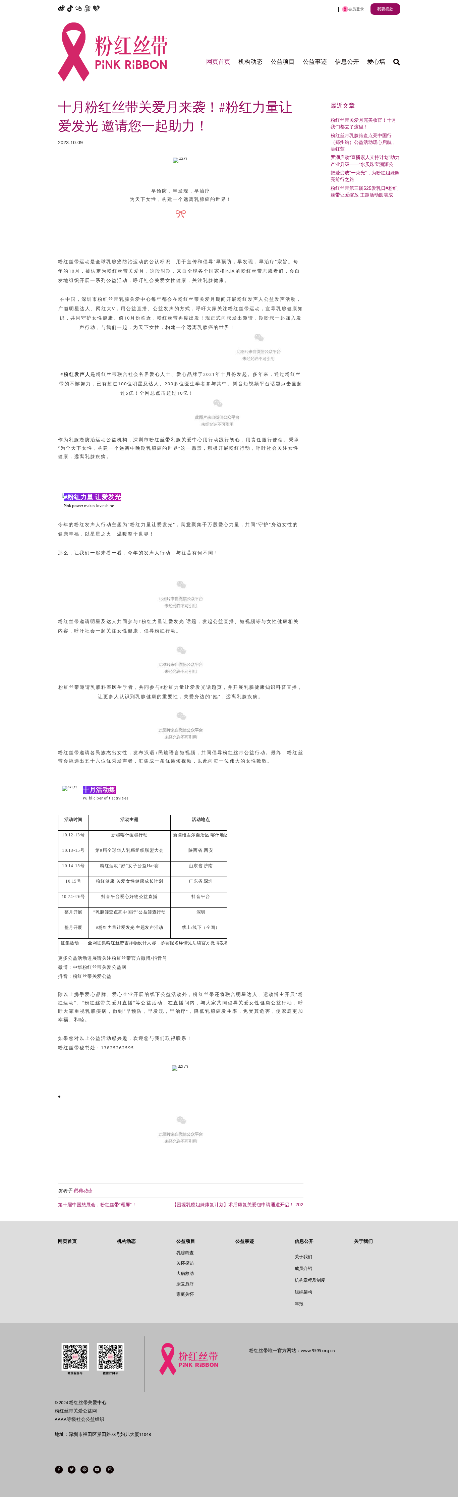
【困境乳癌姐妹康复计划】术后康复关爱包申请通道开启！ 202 (237, 1204)
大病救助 (185, 1273)
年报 (299, 1303)
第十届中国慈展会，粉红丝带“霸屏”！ (97, 1204)
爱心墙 (376, 61)
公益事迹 (315, 61)
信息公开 (347, 61)
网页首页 (218, 61)
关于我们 (303, 1256)
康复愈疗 (185, 1283)
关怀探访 (185, 1263)
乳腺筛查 (185, 1252)
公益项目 (283, 61)
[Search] (394, 62)
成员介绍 (303, 1268)
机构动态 (250, 61)
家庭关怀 (185, 1294)
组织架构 (303, 1291)
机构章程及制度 (310, 1280)
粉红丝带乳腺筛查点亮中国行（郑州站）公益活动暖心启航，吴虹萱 (363, 142)
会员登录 (356, 9)
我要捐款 (385, 9)
